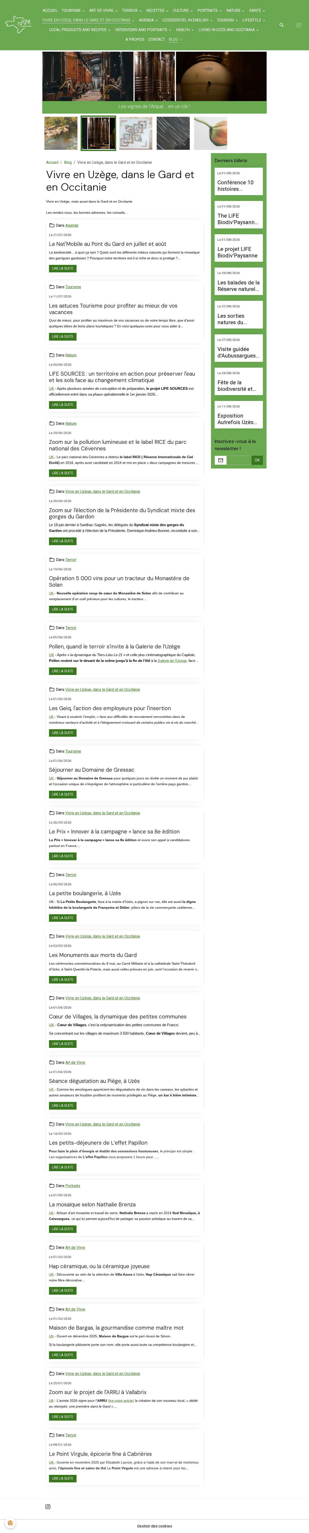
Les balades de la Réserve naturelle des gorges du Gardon (239, 278)
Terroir (130, 10)
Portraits (208, 10)
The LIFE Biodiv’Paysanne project (238, 211)
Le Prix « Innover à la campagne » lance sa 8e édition (114, 824)
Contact (156, 39)
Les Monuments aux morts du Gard (93, 948)
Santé (255, 10)
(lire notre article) (121, 1393)
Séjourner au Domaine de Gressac (91, 763)
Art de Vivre (101, 10)
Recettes (155, 10)
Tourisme (72, 10)
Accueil (50, 10)
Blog (174, 39)
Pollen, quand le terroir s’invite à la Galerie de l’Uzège (114, 639)
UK (51, 381)
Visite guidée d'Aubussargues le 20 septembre (238, 345)
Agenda (147, 20)
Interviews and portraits (141, 29)
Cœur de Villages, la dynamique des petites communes (118, 1009)
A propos (135, 39)
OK (257, 453)
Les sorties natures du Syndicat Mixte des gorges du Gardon (236, 311)
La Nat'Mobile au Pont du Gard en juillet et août (107, 237)
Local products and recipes (78, 29)
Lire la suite (62, 261)
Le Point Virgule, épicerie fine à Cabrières (100, 1447)
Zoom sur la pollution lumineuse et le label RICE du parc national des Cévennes (118, 438)
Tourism (226, 20)
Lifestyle (252, 20)
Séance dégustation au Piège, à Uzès (94, 1074)
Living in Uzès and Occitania (227, 29)
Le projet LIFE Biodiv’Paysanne (238, 245)
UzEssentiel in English (185, 20)
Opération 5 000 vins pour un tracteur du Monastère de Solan (119, 574)
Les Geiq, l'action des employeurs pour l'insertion (110, 701)
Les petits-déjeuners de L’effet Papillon (98, 1136)
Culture (181, 10)
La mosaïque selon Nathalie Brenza (92, 1197)
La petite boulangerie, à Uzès (85, 886)
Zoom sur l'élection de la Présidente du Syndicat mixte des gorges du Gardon (122, 506)
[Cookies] (10, 1523)
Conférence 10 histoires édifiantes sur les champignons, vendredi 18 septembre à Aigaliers (238, 178)
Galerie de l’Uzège (172, 653)
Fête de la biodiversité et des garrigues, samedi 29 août (237, 378)
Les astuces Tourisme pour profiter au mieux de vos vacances (113, 301)
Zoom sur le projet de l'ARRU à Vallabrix (98, 1385)
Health (183, 29)
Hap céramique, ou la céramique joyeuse (99, 1259)
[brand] (18, 25)
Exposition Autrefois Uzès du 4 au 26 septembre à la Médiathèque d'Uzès (236, 411)
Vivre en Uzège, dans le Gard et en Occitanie (86, 20)
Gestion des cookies (154, 1518)
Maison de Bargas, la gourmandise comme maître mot (116, 1321)
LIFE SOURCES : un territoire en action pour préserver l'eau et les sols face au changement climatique (122, 370)
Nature (233, 10)
